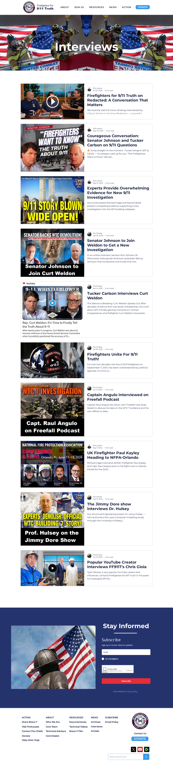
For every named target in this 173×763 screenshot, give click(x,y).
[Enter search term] (146, 757)
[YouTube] (140, 749)
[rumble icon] (146, 749)
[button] (96, 7)
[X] (133, 749)
